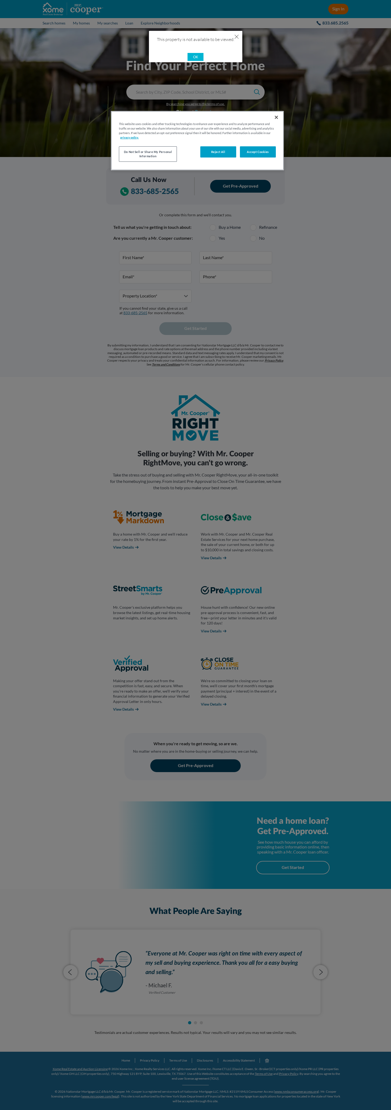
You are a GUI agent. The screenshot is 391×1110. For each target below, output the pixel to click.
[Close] (276, 117)
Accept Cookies (258, 152)
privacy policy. (129, 137)
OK (195, 57)
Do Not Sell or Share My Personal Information (148, 154)
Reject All (218, 152)
